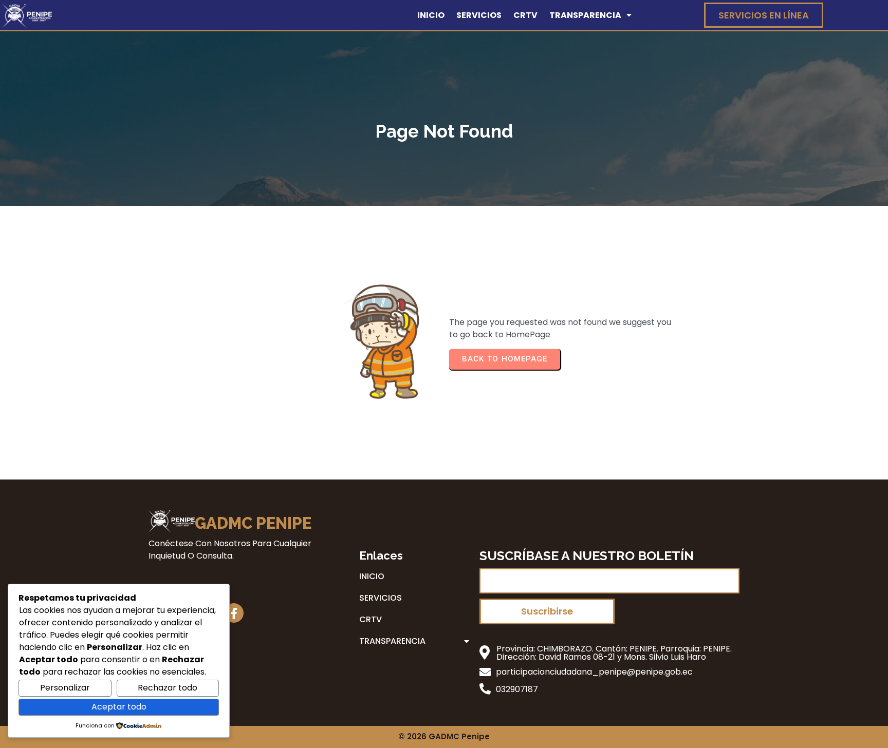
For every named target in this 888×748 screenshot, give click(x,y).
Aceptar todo (118, 707)
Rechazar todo (167, 688)
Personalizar (65, 688)
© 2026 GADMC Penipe (444, 736)
